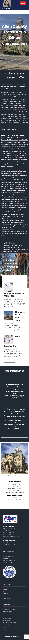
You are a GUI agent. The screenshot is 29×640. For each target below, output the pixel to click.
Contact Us (5, 596)
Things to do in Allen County (20, 316)
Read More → (11, 306)
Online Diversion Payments (10, 563)
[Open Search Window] (27, 12)
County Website (7, 598)
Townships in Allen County (9, 622)
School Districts (7, 618)
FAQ (4, 591)
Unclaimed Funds (7, 625)
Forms (4, 627)
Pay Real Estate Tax (8, 556)
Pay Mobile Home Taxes (9, 560)
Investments (6, 614)
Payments (15, 299)
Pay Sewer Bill (6, 558)
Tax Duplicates (6, 620)
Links (4, 616)
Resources (5, 589)
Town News (20, 299)
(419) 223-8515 (12, 488)
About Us (5, 594)
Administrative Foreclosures (10, 609)
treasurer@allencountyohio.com (14, 492)
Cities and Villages (7, 611)
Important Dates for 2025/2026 (14, 295)
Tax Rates (5, 629)
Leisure (11, 323)
